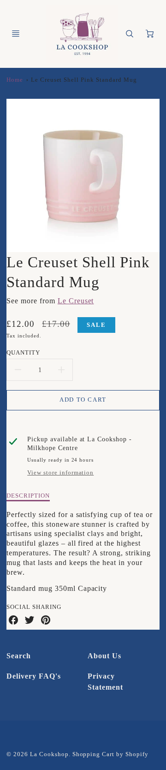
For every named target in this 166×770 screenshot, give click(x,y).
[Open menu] (15, 33)
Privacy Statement (105, 681)
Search (18, 656)
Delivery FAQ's (33, 676)
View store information (60, 472)
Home (14, 80)
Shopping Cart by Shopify (110, 754)
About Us (104, 656)
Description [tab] (28, 495)
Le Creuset (76, 301)
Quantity (23, 352)
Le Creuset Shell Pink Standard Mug (84, 80)
